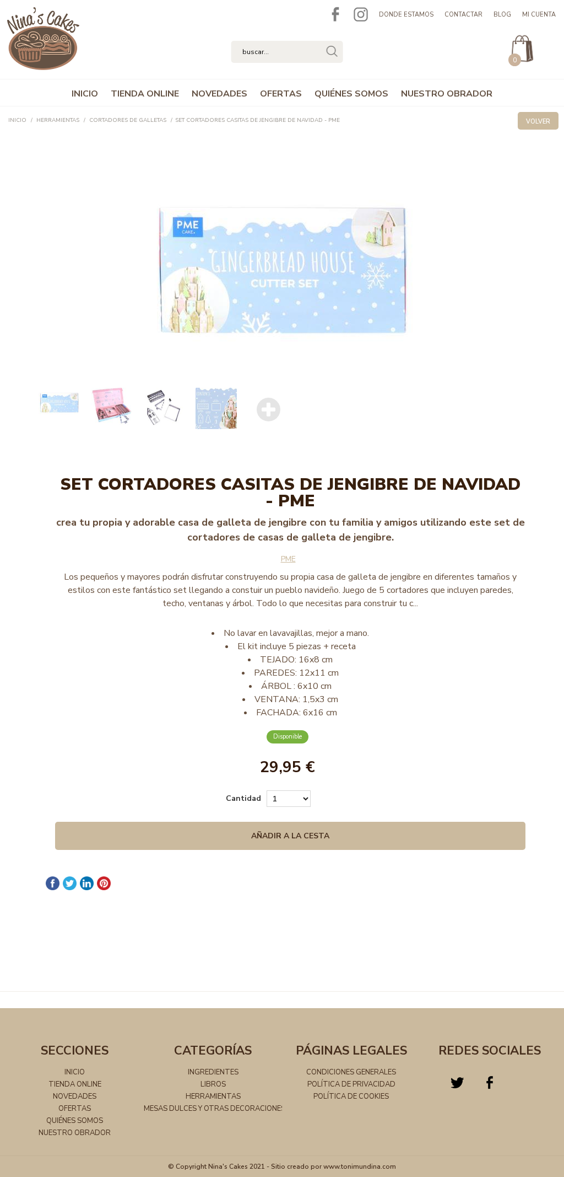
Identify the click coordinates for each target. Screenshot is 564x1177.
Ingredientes (213, 1072)
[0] (519, 32)
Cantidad (243, 798)
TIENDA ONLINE (145, 94)
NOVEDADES (219, 94)
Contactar (463, 14)
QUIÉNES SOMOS (351, 94)
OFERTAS (281, 94)
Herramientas (213, 1096)
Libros (213, 1084)
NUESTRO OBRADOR (446, 94)
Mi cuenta (539, 14)
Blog (502, 14)
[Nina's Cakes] (43, 66)
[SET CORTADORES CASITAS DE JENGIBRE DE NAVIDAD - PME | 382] (282, 273)
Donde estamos (406, 14)
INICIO (85, 94)
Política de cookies (351, 1096)
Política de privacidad (351, 1084)
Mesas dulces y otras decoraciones (214, 1109)
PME (288, 559)
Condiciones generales (351, 1072)
